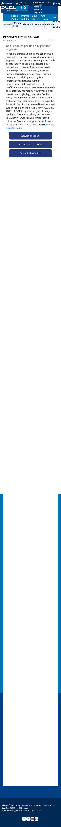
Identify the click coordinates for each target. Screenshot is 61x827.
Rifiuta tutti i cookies (30, 153)
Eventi (54, 17)
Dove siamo (35, 17)
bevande (8, 24)
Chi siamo (44, 17)
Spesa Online (14, 17)
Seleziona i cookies (31, 135)
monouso (39, 24)
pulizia (48, 24)
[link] (41, 9)
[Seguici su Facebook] (24, 819)
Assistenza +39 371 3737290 (43, 3)
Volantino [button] (8, 3)
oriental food (17, 24)
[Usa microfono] (22, 8)
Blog (58, 3)
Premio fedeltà (25, 17)
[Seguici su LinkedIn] (36, 819)
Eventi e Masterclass (24, 3)
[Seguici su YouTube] (32, 819)
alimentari (28, 24)
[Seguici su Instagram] (28, 819)
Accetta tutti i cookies (30, 144)
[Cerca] (25, 8)
